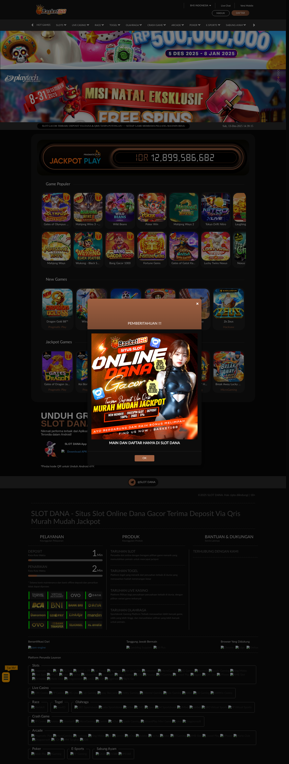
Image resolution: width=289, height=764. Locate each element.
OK (144, 458)
